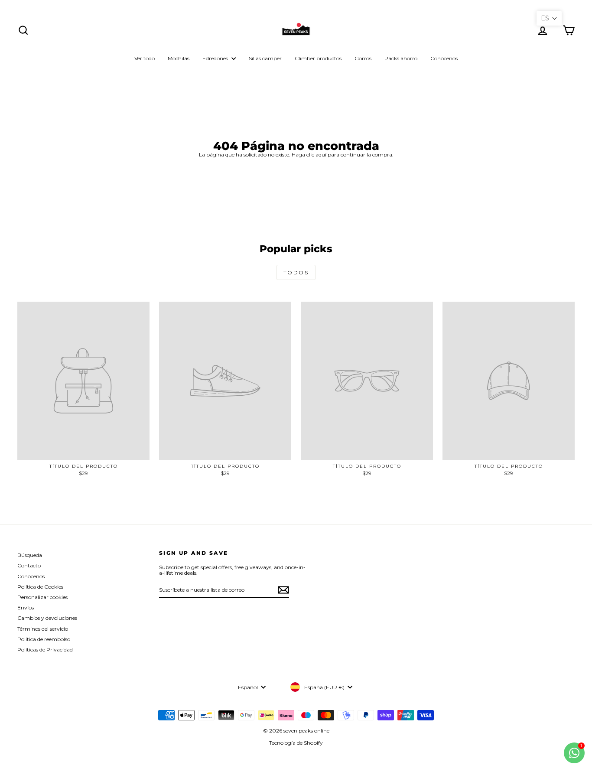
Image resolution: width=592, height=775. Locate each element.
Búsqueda (29, 555)
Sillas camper (265, 58)
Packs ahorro (400, 58)
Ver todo (144, 58)
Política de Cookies (40, 586)
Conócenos (444, 58)
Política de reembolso (43, 639)
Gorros (363, 58)
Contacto (29, 565)
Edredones (215, 58)
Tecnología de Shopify (296, 742)
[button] (549, 18)
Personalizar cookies (42, 597)
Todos (296, 272)
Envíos (25, 607)
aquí (321, 154)
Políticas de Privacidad (45, 649)
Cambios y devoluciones (47, 618)
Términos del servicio (42, 628)
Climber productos (318, 58)
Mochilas (178, 58)
